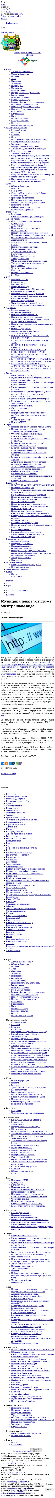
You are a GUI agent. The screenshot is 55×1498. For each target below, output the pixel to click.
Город (8, 69)
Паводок (10, 913)
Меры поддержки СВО (21, 396)
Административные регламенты (25, 331)
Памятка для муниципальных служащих (29, 179)
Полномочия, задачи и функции (25, 247)
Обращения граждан (15, 539)
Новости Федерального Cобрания (26, 181)
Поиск (9, 572)
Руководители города (20, 100)
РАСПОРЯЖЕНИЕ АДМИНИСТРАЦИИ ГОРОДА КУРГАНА (29, 355)
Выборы (9, 850)
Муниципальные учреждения (19, 892)
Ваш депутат (16, 191)
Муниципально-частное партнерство (27, 534)
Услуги (9, 373)
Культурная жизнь (14, 808)
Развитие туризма (14, 934)
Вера (8, 845)
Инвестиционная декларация (24, 499)
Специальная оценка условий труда (26, 303)
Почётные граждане (20, 97)
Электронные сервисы (21, 403)
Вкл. (15, 14)
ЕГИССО (15, 275)
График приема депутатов (22, 198)
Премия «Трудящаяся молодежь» (25, 107)
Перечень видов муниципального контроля (30, 399)
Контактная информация (22, 151)
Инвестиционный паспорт (23, 501)
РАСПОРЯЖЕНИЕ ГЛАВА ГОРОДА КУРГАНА (32, 359)
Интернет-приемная (20, 205)
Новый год (11, 901)
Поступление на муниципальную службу (29, 139)
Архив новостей (13, 951)
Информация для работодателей (25, 146)
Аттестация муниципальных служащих (28, 149)
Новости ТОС (12, 897)
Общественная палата (15, 813)
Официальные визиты (16, 911)
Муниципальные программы (24, 322)
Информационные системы (23, 256)
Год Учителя (11, 859)
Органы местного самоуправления (21, 908)
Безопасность (12, 836)
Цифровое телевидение (16, 941)
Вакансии (15, 132)
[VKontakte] (2, 763)
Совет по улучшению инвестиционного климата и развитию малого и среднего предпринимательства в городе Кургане (32, 492)
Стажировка (16, 137)
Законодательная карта (21, 558)
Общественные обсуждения (18, 904)
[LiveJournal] (13, 763)
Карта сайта (16, 576)
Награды (15, 116)
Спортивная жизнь (14, 806)
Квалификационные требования (25, 142)
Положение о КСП (19, 279)
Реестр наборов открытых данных (26, 565)
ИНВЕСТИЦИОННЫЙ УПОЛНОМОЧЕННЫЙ (32, 485)
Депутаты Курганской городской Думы (28, 193)
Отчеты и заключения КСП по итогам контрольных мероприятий (28, 290)
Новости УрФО (13, 899)
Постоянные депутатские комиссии (26, 200)
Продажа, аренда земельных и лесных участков (32, 427)
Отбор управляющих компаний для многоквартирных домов (26, 435)
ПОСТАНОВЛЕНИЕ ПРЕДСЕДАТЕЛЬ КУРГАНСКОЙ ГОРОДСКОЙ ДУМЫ (28, 351)
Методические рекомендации (24, 177)
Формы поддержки (19, 520)
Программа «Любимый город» (24, 104)
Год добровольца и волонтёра (19, 852)
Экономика (16, 83)
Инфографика (17, 86)
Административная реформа (23, 251)
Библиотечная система (16, 838)
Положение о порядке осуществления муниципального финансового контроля (29, 294)
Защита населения (19, 240)
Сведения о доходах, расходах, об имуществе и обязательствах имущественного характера (31, 157)
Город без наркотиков (15, 824)
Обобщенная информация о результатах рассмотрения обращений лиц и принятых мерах (32, 552)
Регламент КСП (18, 284)
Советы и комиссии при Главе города (27, 216)
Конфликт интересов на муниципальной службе (32, 174)
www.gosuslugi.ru (9, 674)
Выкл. (20, 14)
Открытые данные (14, 562)
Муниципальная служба (16, 128)
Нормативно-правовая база (23, 555)
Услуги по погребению (21, 420)
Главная (9, 581)
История (15, 76)
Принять (50, 1489)
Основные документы (21, 329)
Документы (11, 308)
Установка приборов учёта (17, 939)
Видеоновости (17, 114)
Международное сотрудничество (20, 885)
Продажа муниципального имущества (28, 429)
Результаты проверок (20, 254)
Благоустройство (13, 841)
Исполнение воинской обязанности (21, 871)
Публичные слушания (15, 929)
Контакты (15, 270)
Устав (13, 79)
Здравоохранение (13, 864)
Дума (8, 184)
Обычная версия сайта (11, 16)
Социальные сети (19, 560)
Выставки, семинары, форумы (24, 522)
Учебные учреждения (20, 153)
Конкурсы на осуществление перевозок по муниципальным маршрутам (29, 449)
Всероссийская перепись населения (21, 848)
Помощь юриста (13, 920)
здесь (3, 715)
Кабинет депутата (19, 195)
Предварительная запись (22, 406)
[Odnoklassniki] (6, 763)
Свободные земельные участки (24, 480)
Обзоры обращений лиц (21, 548)
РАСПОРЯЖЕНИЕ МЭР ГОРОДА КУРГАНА (31, 361)
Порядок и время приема (22, 544)
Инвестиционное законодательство (26, 511)
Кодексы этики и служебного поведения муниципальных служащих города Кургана (30, 161)
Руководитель (17, 282)
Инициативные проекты (22, 125)
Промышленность (14, 925)
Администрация (13, 219)
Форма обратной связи (21, 529)
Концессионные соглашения (23, 445)
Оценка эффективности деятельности (27, 237)
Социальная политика (15, 822)
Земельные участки (14, 866)
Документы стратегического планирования (30, 319)
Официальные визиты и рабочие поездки (29, 261)
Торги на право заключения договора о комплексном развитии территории (28, 467)
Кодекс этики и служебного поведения (28, 305)
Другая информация (20, 408)
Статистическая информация (24, 268)
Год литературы (13, 857)
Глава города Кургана (15, 799)
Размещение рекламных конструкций (27, 443)
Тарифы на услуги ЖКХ (22, 333)
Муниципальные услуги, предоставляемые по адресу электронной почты (31, 379)
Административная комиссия (19, 834)
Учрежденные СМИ (20, 258)
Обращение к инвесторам (22, 487)
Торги (8, 424)
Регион (9, 936)
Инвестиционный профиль (23, 537)
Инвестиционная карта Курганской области (30, 497)
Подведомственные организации (25, 228)
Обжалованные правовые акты (24, 315)
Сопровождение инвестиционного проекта (30, 513)
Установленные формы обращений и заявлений (32, 235)
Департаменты (17, 226)
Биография (16, 214)
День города (11, 862)
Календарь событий (20, 121)
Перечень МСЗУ (18, 422)
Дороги (9, 803)
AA (2, 9)
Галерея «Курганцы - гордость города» (28, 102)
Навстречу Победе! (14, 831)
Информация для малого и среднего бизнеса (25, 869)
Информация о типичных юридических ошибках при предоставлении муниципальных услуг (31, 415)
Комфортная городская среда (18, 878)
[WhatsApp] (17, 763)
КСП (8, 277)
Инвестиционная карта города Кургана (28, 504)
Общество (10, 906)
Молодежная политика (16, 887)
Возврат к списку (8, 773)
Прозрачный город (19, 118)
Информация (12, 23)
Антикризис (11, 827)
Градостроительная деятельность (25, 93)
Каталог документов (20, 310)
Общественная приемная (22, 272)
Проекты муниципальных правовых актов (29, 233)
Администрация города (16, 796)
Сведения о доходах (20, 298)
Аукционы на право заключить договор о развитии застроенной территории (29, 463)
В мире (9, 843)
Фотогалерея (16, 111)
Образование (12, 810)
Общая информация (20, 74)
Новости (15, 188)
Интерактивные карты (21, 567)
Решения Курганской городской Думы (28, 202)
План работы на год (20, 286)
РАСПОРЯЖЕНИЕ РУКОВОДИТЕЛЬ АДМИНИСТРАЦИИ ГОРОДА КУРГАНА (30, 365)
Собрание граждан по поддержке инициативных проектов (25, 208)
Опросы (14, 123)
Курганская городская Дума (18, 801)
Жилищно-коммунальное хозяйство (21, 820)
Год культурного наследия (17, 855)
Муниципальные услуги (17, 890)
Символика (16, 81)
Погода (9, 829)
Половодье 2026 (13, 918)
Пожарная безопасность (16, 915)
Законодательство (19, 144)
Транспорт (10, 815)
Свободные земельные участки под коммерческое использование (26, 472)
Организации (17, 88)
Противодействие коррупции (24, 109)
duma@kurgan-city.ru (16, 1472)
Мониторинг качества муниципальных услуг (31, 401)
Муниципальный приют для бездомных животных (28, 894)
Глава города (11, 212)
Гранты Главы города (15, 817)
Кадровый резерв (18, 130)
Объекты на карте (19, 230)
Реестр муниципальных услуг (24, 375)
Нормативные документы (22, 300)
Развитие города (18, 90)
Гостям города (17, 95)
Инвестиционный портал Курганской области (31, 525)
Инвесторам (11, 483)
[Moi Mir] (10, 763)
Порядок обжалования (21, 312)
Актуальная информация (22, 71)
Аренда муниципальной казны (24, 431)
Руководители (17, 223)
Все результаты (7, 32)
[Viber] (20, 763)
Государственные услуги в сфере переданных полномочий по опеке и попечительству (31, 393)
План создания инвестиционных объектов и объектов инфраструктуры (30, 507)
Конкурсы (15, 135)
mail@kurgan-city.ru (15, 1463)
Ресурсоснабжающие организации (26, 532)
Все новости (11, 794)
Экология (10, 943)
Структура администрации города (26, 221)
